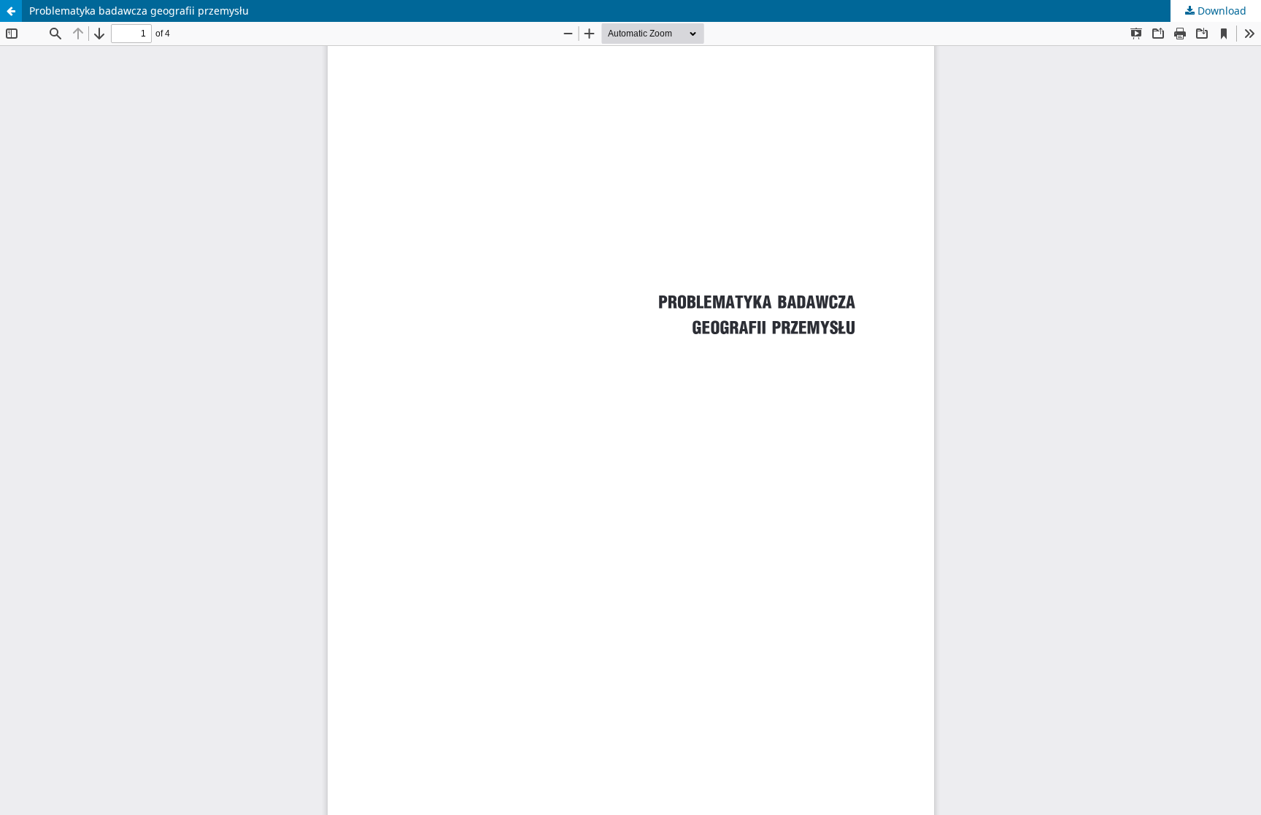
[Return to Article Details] (11, 11)
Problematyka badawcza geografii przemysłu (139, 11)
